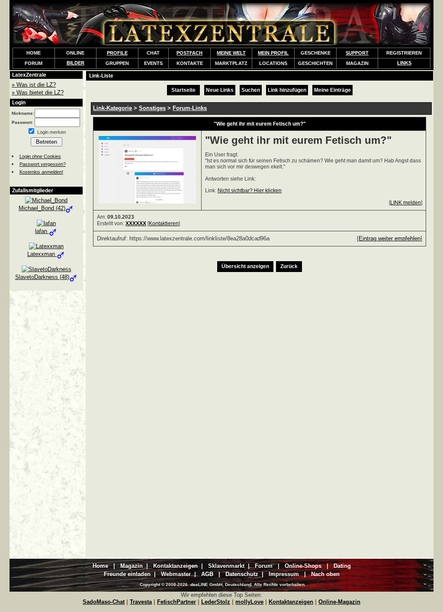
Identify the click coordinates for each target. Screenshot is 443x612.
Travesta (141, 602)
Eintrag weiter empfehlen (390, 238)
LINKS (404, 62)
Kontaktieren (164, 223)
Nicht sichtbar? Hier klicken (250, 191)
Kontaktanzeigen (291, 602)
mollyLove (249, 602)
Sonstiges (152, 108)
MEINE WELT (231, 52)
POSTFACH (189, 52)
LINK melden (405, 203)
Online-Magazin (339, 602)
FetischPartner (176, 602)
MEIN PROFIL (273, 52)
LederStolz (215, 602)
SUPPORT (357, 52)
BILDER (75, 62)
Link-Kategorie (112, 108)
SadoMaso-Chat (104, 602)
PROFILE (117, 52)
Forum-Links (190, 108)
